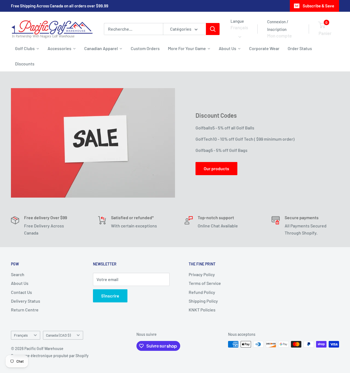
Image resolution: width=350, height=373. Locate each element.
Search (17, 274)
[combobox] (133, 29)
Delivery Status (25, 300)
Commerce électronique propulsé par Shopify (50, 355)
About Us (19, 283)
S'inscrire (110, 295)
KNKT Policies (202, 309)
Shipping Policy (203, 300)
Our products (216, 168)
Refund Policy (202, 292)
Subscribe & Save (318, 5)
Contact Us (21, 292)
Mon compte (279, 35)
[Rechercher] (213, 29)
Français (21, 335)
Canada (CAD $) (58, 335)
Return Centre (25, 309)
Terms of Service (205, 283)
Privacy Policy (202, 274)
